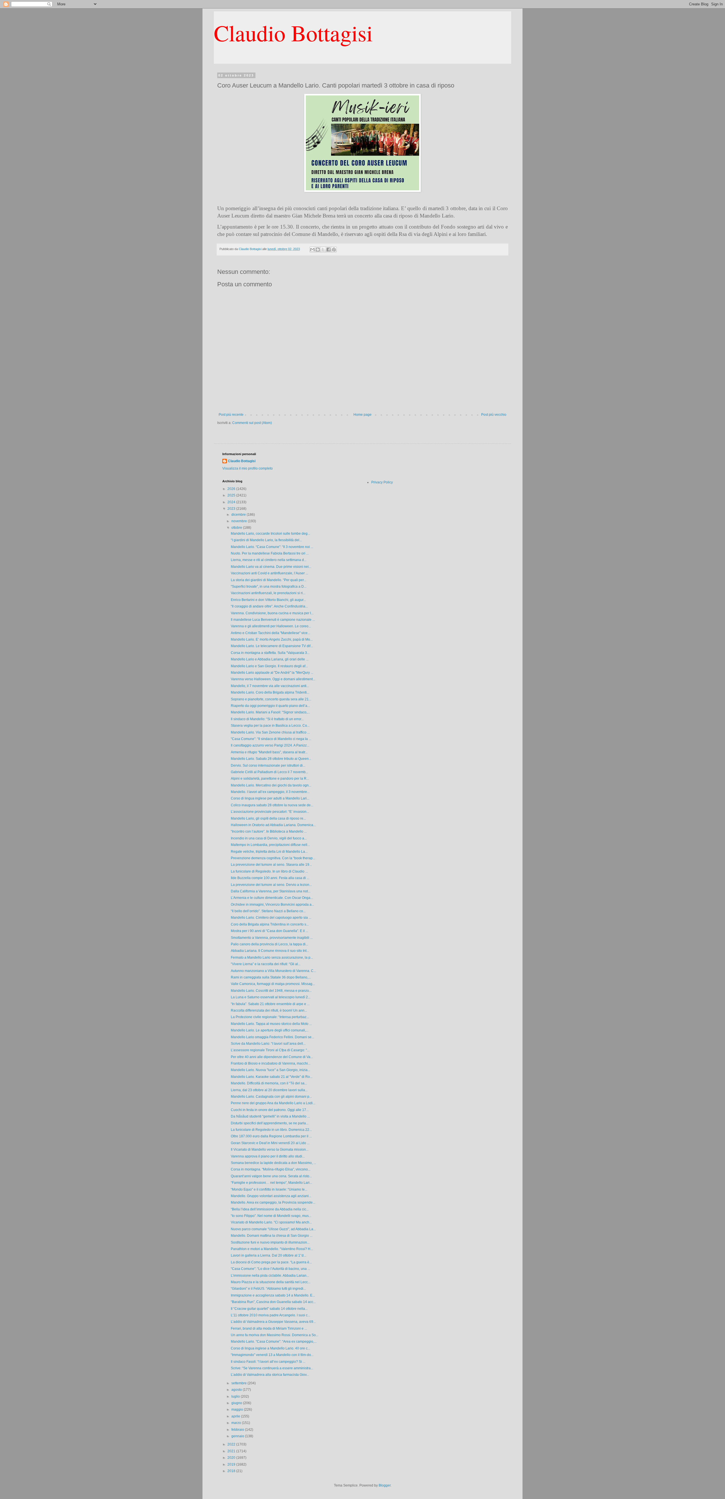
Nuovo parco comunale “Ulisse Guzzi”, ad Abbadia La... (273, 1229)
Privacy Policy (382, 482)
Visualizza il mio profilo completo (247, 468)
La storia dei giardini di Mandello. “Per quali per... (268, 580)
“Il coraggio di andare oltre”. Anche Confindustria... (269, 606)
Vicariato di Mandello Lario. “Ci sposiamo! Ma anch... (271, 1222)
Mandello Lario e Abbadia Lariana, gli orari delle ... (269, 659)
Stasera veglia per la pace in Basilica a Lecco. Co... (270, 726)
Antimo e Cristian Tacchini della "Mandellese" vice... (270, 633)
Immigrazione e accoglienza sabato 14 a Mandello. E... (273, 1295)
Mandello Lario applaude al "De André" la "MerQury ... (272, 673)
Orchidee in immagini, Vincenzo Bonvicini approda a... (272, 905)
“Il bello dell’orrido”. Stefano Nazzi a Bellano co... (268, 911)
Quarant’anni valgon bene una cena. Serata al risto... (271, 1176)
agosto (237, 1390)
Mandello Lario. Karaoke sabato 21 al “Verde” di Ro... (271, 1077)
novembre (239, 521)
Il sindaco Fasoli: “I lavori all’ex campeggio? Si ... (268, 1362)
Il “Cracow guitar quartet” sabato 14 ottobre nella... (269, 1309)
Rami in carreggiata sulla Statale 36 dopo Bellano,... (271, 977)
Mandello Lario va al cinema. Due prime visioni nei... (271, 567)
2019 (231, 1464)
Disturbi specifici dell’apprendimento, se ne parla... (269, 1123)
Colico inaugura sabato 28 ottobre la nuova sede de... (272, 805)
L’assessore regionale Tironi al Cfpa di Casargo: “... (270, 1050)
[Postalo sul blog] (318, 249)
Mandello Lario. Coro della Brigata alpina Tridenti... (270, 692)
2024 (231, 502)
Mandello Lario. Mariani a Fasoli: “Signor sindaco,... (270, 712)
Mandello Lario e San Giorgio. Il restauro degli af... (269, 666)
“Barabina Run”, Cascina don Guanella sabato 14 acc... (273, 1302)
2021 (231, 1451)
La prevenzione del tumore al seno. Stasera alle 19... (271, 865)
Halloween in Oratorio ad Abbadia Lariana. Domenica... (273, 825)
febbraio (238, 1430)
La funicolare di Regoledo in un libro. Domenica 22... (271, 1130)
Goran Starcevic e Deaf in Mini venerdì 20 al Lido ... (270, 1143)
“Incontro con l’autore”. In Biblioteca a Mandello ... (269, 831)
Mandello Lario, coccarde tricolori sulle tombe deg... (270, 534)
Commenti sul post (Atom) (252, 423)
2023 (231, 509)
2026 (231, 489)
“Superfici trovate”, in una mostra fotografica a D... (268, 586)
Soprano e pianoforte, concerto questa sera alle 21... (271, 699)
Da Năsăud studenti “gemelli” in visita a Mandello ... (270, 1116)
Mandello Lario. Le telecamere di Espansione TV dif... (272, 646)
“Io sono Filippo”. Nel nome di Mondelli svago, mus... (271, 1216)
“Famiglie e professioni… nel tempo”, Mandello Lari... (271, 1183)
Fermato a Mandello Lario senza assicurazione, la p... (272, 957)
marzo (236, 1423)
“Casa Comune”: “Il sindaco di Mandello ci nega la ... (271, 739)
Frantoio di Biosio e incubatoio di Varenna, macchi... (270, 1063)
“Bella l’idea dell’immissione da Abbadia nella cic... (270, 1209)
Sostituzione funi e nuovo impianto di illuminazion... (270, 1242)
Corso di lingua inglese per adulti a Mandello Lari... (270, 798)
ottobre (237, 528)
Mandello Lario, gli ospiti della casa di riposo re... (268, 818)
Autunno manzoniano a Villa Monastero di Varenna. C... (273, 971)
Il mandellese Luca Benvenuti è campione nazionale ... (273, 620)
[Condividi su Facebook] (328, 249)
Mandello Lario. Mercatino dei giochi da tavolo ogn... (271, 785)
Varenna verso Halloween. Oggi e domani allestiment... (273, 679)
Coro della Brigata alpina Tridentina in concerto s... (270, 924)
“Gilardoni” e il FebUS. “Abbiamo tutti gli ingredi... (268, 1289)
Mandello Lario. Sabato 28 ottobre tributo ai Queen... (271, 759)
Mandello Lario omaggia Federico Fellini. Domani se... (272, 1037)
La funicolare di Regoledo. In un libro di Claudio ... (269, 871)
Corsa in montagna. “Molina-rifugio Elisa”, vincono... (270, 1169)
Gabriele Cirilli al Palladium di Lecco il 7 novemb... (269, 772)
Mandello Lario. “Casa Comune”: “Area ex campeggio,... (274, 1342)
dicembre (239, 515)
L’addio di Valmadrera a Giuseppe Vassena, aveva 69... (273, 1322)
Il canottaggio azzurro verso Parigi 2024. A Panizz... (270, 745)
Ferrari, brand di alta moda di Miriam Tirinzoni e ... (269, 1328)
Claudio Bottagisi (293, 33)
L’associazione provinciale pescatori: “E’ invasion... (270, 812)
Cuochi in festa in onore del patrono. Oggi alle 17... (270, 1110)
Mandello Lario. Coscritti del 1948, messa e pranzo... (271, 991)
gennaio (238, 1436)
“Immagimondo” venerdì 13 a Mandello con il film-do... (272, 1355)
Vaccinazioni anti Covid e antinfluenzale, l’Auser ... (269, 573)
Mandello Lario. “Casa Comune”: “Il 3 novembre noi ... (272, 547)
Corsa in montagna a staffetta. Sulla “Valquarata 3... (270, 653)
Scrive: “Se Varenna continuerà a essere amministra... (272, 1368)
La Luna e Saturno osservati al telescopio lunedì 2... (270, 997)
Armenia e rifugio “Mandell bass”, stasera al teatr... (269, 752)
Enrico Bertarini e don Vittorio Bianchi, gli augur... (268, 600)
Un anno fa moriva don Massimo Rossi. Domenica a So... (274, 1335)
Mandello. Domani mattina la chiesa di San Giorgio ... (271, 1236)
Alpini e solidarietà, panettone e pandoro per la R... (270, 779)
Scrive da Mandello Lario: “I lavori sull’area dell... (268, 1044)
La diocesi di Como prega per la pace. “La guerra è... (271, 1262)
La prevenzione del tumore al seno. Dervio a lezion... (271, 885)
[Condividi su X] (323, 249)
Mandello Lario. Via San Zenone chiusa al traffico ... (270, 732)
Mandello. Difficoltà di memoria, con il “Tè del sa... (269, 1083)
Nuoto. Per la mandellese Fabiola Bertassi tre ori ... (270, 553)
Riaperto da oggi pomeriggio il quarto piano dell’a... (270, 706)
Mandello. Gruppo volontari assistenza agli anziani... (271, 1196)
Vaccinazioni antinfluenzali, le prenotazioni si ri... (268, 593)
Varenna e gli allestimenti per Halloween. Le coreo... (271, 626)
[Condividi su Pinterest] (334, 249)
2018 (231, 1471)
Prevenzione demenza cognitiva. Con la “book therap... (273, 858)
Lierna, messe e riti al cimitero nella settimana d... (268, 560)
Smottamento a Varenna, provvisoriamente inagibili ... (272, 938)
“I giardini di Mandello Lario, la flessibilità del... (266, 540)
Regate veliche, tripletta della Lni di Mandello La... (269, 852)
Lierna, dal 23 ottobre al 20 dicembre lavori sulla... (269, 1090)
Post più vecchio (493, 415)
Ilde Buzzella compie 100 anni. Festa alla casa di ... (270, 878)
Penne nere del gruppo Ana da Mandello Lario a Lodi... (273, 1103)
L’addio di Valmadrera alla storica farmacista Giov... (270, 1375)
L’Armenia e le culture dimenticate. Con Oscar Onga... (272, 898)
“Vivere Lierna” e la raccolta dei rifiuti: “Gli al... (265, 964)
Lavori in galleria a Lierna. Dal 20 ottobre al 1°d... (268, 1255)
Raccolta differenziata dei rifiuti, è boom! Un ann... (269, 1010)
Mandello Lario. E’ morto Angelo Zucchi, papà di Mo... (272, 639)
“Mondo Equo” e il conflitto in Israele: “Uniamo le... (269, 1189)
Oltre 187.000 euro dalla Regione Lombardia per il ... (271, 1136)
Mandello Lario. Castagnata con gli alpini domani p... (271, 1097)
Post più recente (231, 415)
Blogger (385, 1485)
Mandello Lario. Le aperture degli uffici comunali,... (269, 1030)
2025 (231, 495)
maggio (237, 1409)
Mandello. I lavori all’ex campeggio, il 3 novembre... (270, 792)
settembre (239, 1383)
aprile (236, 1416)
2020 (231, 1458)
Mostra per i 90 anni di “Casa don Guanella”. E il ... (269, 931)
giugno (237, 1403)
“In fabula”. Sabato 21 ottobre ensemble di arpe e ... (270, 1004)
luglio (236, 1396)
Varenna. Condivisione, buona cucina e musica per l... (272, 613)
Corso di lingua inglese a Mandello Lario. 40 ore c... (270, 1348)
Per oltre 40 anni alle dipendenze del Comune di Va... (272, 1057)
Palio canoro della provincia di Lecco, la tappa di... (269, 944)
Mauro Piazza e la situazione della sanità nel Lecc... (270, 1282)
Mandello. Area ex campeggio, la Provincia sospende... (273, 1202)
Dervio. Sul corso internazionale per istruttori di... (268, 765)
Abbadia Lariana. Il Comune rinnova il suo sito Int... (270, 951)
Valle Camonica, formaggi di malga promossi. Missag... (273, 984)
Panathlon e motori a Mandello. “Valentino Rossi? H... (272, 1249)
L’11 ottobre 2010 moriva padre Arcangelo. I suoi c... (270, 1315)
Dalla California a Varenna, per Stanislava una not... (270, 891)
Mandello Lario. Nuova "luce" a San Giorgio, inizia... (270, 1070)
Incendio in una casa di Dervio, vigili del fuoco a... (269, 838)
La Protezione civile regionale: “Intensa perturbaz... (270, 1017)
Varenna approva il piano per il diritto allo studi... (268, 1156)
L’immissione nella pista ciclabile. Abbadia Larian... (270, 1276)
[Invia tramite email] (312, 249)
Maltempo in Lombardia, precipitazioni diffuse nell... (270, 845)
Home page (362, 415)
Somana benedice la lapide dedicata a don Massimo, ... (273, 1163)
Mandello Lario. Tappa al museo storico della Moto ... (271, 1024)
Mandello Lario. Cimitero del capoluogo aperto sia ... (271, 918)
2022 (231, 1444)
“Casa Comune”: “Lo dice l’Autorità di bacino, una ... (270, 1269)
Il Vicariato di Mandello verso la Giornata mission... (269, 1150)
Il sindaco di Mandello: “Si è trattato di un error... (267, 719)
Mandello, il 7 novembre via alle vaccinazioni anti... (270, 686)
